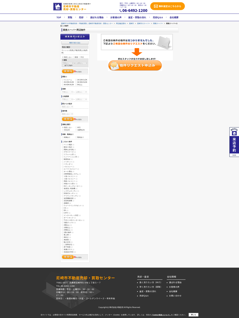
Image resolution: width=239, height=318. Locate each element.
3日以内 (67, 130)
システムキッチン (71, 191)
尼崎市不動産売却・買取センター (85, 277)
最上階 (67, 235)
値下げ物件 (68, 65)
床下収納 (68, 247)
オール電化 (69, 171)
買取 (70, 17)
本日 (79, 127)
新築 (76, 57)
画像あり (67, 137)
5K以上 (79, 85)
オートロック (70, 218)
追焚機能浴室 (70, 198)
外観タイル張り (70, 184)
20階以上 (68, 230)
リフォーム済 (70, 154)
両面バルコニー (70, 181)
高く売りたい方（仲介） (150, 282)
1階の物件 (68, 232)
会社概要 (174, 17)
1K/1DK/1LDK (82, 80)
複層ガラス (69, 249)
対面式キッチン (70, 193)
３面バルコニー (70, 179)
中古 (82, 57)
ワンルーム (68, 80)
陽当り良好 (69, 147)
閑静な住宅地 (70, 149)
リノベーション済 (71, 157)
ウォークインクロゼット (74, 205)
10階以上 (68, 227)
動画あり (80, 137)
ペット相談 (69, 145)
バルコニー (69, 167)
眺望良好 (68, 159)
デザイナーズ (70, 152)
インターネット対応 (72, 215)
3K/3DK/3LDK (82, 82)
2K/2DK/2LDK (69, 82)
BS (66, 210)
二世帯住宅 (69, 244)
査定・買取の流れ (137, 17)
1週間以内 (81, 130)
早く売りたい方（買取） (150, 286)
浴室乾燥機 (69, 201)
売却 (81, 17)
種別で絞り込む (75, 43)
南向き (67, 237)
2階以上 (68, 225)
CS (66, 208)
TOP (58, 17)
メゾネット (69, 162)
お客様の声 (115, 17)
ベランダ (68, 164)
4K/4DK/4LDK (69, 85)
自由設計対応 (70, 252)
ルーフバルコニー (71, 169)
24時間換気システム (72, 174)
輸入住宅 (68, 242)
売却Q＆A (158, 17)
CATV (67, 213)
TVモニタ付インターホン (74, 220)
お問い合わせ (175, 295)
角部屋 (67, 240)
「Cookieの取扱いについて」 (161, 315)
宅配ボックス (70, 222)
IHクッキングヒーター (73, 186)
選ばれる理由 (97, 17)
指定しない (68, 57)
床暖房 (67, 203)
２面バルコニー (70, 176)
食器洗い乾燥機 (70, 188)
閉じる (193, 315)
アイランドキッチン (72, 196)
